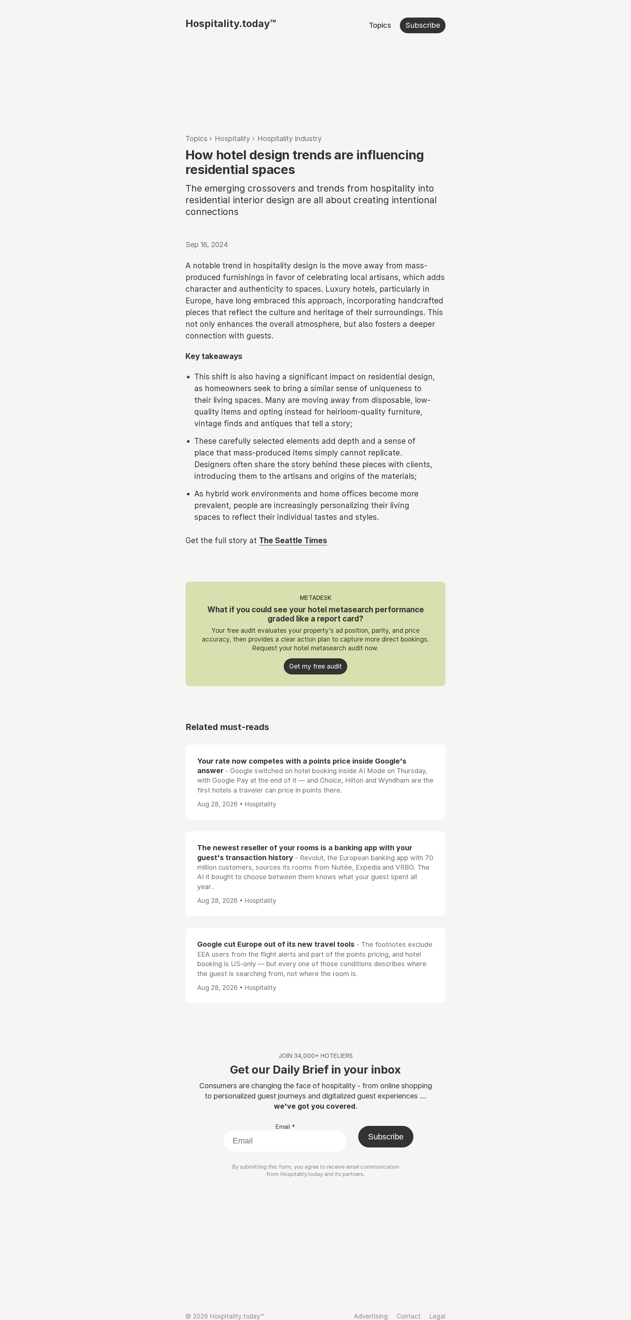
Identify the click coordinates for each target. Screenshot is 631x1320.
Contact (409, 1316)
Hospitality (232, 138)
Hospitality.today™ (231, 23)
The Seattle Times (293, 540)
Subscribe (422, 25)
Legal (437, 1316)
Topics (380, 25)
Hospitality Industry (289, 138)
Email (285, 1126)
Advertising (371, 1316)
